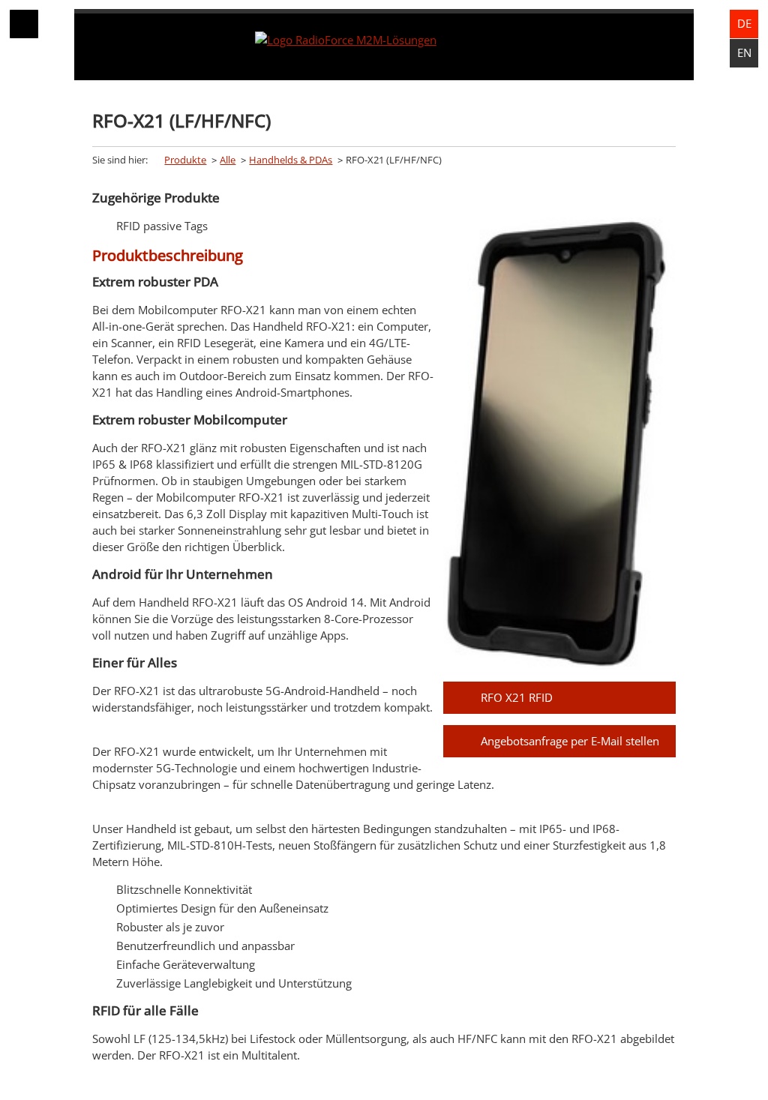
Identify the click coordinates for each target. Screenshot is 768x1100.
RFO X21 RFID (517, 697)
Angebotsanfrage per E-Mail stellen (570, 740)
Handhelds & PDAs (290, 159)
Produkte (185, 159)
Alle (228, 159)
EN (744, 52)
